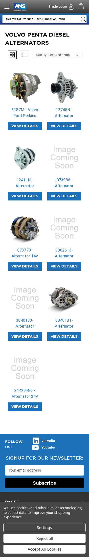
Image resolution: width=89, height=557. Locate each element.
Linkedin (48, 440)
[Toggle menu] (7, 6)
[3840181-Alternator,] (64, 298)
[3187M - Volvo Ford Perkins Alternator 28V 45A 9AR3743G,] (25, 87)
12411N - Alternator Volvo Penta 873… (25, 189)
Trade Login (58, 6)
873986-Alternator (64, 183)
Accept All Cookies (45, 549)
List (24, 55)
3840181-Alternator (64, 323)
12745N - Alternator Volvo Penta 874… (64, 118)
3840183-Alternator (25, 323)
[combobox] (40, 19)
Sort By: (41, 55)
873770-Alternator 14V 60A (25, 256)
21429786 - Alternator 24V (25, 393)
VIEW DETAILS (24, 126)
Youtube (48, 447)
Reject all (44, 538)
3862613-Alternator (64, 253)
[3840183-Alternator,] (25, 298)
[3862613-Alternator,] (64, 228)
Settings (44, 527)
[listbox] (64, 55)
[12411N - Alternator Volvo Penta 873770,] (25, 157)
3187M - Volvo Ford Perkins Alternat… (25, 115)
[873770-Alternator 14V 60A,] (25, 228)
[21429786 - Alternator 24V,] (25, 368)
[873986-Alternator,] (64, 157)
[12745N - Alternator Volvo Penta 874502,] (64, 87)
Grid (12, 55)
